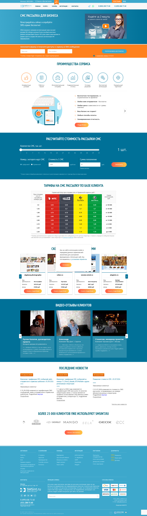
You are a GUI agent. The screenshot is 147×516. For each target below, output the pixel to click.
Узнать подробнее (33, 291)
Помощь (59, 451)
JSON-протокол (79, 455)
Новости (22, 455)
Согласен (66, 265)
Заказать (119, 165)
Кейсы (22, 457)
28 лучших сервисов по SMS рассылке (27, 471)
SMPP (76, 460)
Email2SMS (78, 462)
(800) (26, 502)
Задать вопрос (61, 462)
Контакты (75, 6)
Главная (37, 6)
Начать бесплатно (73, 432)
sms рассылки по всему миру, (67, 488)
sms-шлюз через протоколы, (56, 484)
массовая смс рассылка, (72, 484)
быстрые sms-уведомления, (56, 486)
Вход (124, 1)
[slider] (20, 149)
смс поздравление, (78, 489)
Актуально (23, 451)
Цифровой (26, 164)
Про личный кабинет (63, 457)
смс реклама (80, 491)
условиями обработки (79, 259)
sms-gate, (79, 488)
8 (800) (104, 6)
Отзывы (22, 468)
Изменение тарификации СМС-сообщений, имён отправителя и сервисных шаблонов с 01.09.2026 (36, 380)
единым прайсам (68, 237)
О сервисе (41, 455)
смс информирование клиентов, (73, 486)
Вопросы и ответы (62, 460)
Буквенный (37, 164)
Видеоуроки (60, 455)
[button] (125, 111)
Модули (77, 464)
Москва (30, 1)
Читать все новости (119, 404)
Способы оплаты (43, 462)
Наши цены (118, 458)
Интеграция (63, 6)
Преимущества (42, 460)
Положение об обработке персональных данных (27, 465)
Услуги (45, 6)
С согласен (104, 55)
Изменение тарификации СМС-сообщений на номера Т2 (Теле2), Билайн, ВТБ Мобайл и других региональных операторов (73, 381)
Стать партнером (98, 464)
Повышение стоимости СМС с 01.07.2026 (106, 379)
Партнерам (96, 451)
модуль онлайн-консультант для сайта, (64, 491)
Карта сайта (60, 464)
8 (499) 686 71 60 (120, 6)
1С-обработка (79, 457)
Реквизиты (118, 455)
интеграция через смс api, (87, 484)
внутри (40, 394)
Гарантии (41, 457)
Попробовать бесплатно (114, 51)
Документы (115, 451)
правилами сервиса (102, 55)
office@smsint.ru (122, 502)
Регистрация (117, 1)
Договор (117, 460)
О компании (42, 451)
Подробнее (81, 125)
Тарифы (54, 6)
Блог (21, 460)
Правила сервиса (25, 462)
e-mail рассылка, (68, 489)
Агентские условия (98, 459)
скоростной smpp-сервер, (55, 489)
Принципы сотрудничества (97, 456)
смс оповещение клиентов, (91, 488)
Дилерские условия (98, 461)
